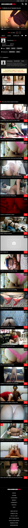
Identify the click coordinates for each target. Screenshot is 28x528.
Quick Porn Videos (14, 520)
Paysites (14, 504)
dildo (13, 48)
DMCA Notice (14, 511)
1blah (15, 40)
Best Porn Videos (14, 518)
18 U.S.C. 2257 (14, 515)
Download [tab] (16, 35)
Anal (18, 51)
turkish (19, 48)
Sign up (22, 1)
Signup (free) (21, 71)
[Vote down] (20, 33)
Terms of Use (14, 513)
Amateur (11, 51)
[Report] (26, 36)
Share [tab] (9, 35)
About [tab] (3, 35)
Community (14, 502)
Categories (14, 497)
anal (8, 48)
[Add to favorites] (22, 36)
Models (14, 500)
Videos (14, 493)
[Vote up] (17, 33)
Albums (14, 495)
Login (18, 1)
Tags (14, 507)
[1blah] (4, 40)
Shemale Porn (14, 523)
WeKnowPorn (14, 525)
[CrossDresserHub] (8, 4)
